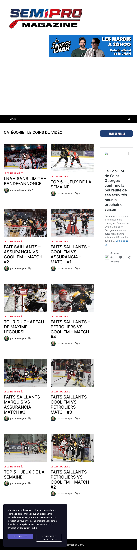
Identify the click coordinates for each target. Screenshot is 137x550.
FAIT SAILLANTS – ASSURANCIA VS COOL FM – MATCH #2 (23, 254)
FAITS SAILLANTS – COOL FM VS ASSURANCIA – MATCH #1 (70, 254)
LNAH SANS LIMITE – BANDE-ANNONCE (25, 181)
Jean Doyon (20, 190)
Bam (80, 544)
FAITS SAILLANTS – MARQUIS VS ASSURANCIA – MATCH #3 (23, 404)
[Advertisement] (68, 89)
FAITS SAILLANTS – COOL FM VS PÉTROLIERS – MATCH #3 (70, 404)
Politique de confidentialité (49, 537)
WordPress (68, 544)
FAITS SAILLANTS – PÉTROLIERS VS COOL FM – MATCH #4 (70, 329)
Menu (13, 119)
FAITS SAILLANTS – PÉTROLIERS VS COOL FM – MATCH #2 (70, 479)
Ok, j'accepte (20, 536)
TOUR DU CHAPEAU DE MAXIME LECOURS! (24, 326)
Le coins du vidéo (13, 173)
